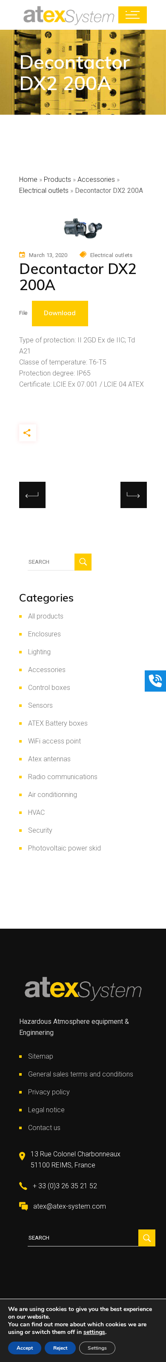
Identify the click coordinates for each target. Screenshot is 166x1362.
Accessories (96, 179)
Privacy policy (49, 1092)
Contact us (44, 1128)
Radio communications (62, 777)
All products (45, 616)
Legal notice (46, 1110)
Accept (25, 1348)
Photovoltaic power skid (64, 848)
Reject (60, 1348)
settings (94, 1332)
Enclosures (44, 634)
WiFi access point (54, 741)
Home (28, 179)
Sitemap (40, 1056)
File (23, 313)
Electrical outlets (44, 190)
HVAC (36, 812)
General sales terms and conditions (80, 1074)
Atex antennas (49, 759)
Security (40, 830)
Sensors (40, 705)
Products (57, 179)
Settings (97, 1348)
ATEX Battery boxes (58, 723)
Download (60, 313)
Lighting (39, 652)
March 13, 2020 (48, 255)
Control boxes (49, 688)
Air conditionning (52, 795)
